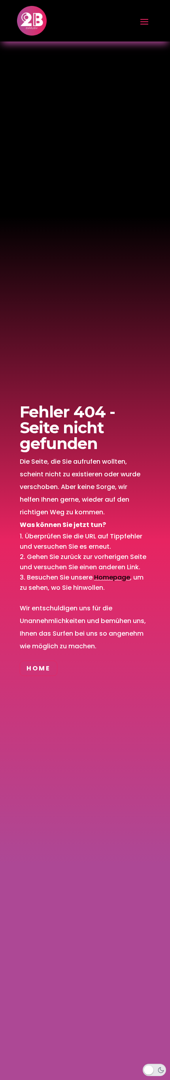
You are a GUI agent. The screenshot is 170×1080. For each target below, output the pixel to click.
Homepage (112, 577)
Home (38, 668)
